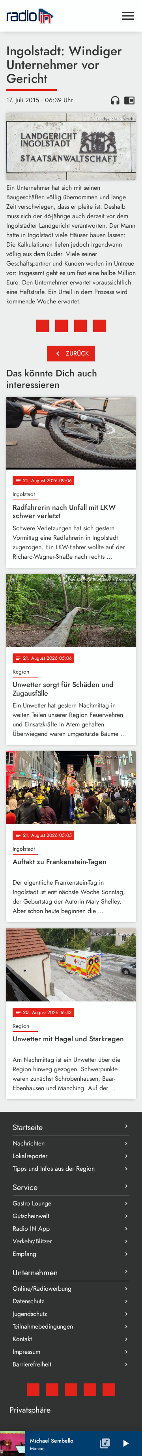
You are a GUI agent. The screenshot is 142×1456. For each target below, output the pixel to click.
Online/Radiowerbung (42, 1288)
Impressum (26, 1351)
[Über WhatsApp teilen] (80, 326)
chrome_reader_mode (129, 100)
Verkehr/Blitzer (32, 1241)
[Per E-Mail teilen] (99, 326)
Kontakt (22, 1339)
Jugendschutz (30, 1313)
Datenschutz (28, 1301)
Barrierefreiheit (32, 1364)
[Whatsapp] (90, 1389)
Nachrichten (29, 1143)
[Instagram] (71, 1389)
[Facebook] (52, 1389)
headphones (115, 100)
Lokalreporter (30, 1155)
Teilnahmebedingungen (43, 1326)
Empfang (24, 1253)
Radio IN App (31, 1228)
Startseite (28, 1127)
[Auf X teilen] (61, 326)
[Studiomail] (33, 1389)
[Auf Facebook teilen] (42, 326)
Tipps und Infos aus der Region (54, 1168)
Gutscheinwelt (31, 1215)
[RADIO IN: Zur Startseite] (61, 16)
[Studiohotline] (109, 1389)
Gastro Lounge (32, 1203)
